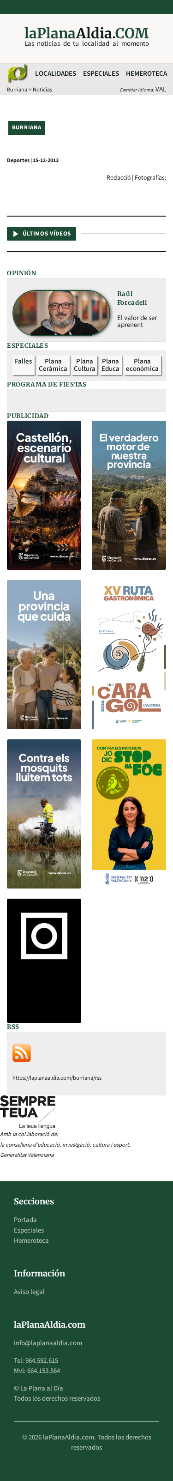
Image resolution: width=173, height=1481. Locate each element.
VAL (160, 89)
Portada (25, 1220)
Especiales (101, 74)
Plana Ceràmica (53, 365)
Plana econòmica (142, 365)
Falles (23, 361)
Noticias (42, 89)
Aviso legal (29, 1292)
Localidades (55, 74)
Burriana (17, 89)
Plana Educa (110, 365)
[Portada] (17, 74)
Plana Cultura (84, 365)
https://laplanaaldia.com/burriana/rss (56, 1078)
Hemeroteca (146, 74)
